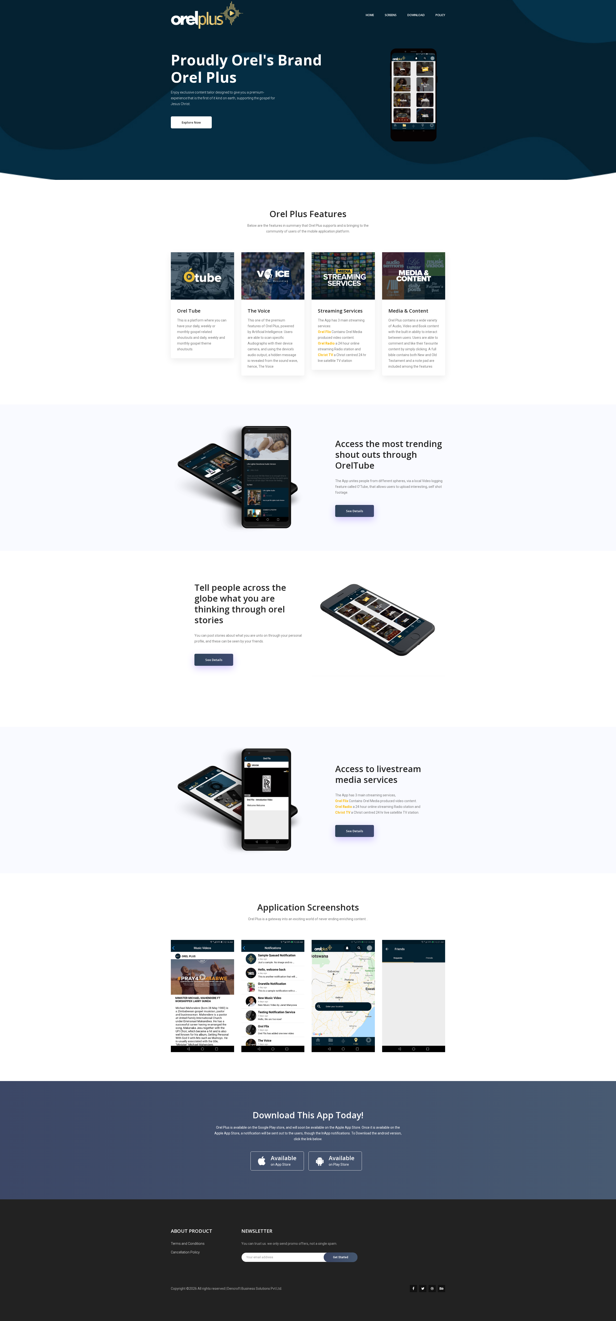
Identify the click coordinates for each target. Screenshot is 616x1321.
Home (370, 15)
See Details (354, 511)
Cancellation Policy (185, 1252)
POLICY (440, 15)
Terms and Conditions (188, 1244)
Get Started (340, 1257)
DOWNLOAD (416, 15)
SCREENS (391, 15)
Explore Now (191, 122)
